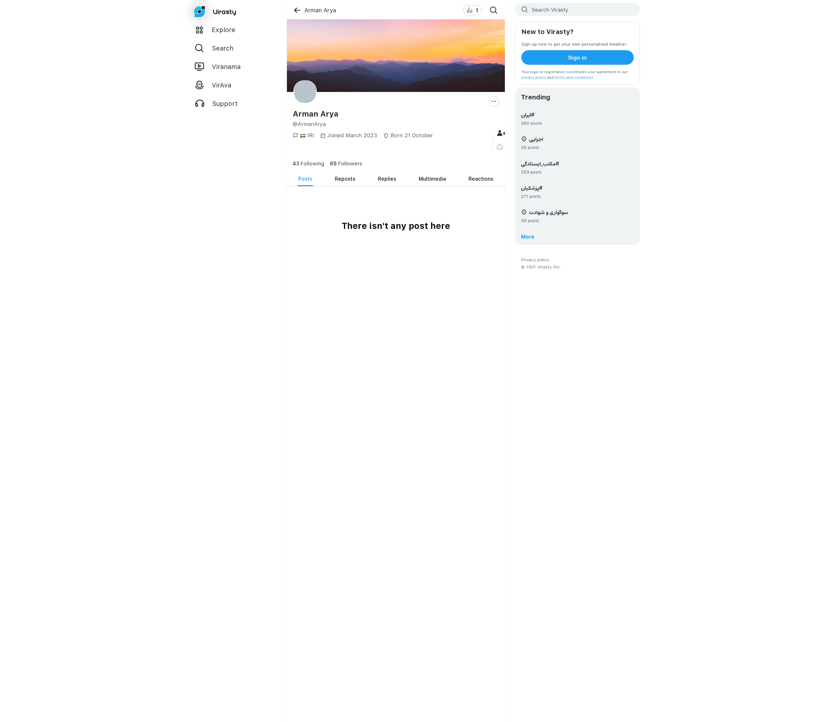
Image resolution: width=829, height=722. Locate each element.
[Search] (494, 10)
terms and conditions (574, 77)
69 (346, 163)
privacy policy (533, 77)
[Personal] (500, 147)
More (527, 236)
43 (308, 163)
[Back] (297, 10)
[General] (500, 133)
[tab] (305, 179)
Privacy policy (535, 259)
